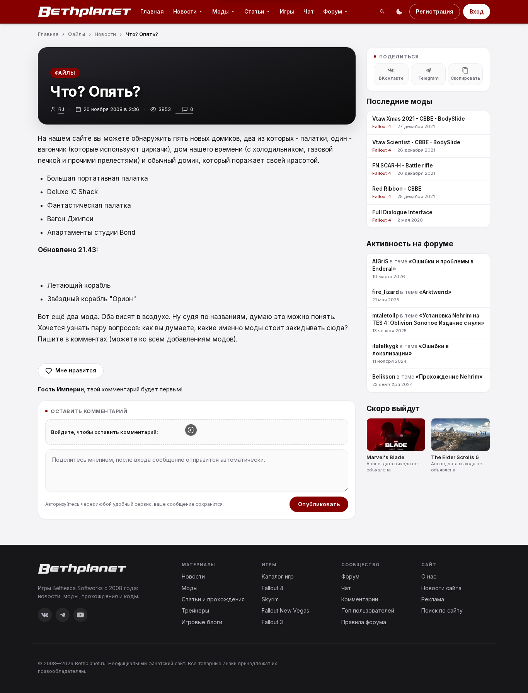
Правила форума (363, 622)
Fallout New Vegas (285, 610)
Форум (332, 11)
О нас (428, 576)
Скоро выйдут (393, 408)
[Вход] (191, 430)
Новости (185, 11)
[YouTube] (80, 615)
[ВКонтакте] (45, 615)
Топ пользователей (367, 610)
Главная (152, 11)
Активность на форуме (409, 243)
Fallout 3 (272, 622)
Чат (308, 11)
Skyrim (270, 599)
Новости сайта (441, 588)
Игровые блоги (202, 622)
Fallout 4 (272, 588)
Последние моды (399, 101)
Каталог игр (278, 576)
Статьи (254, 11)
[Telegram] (63, 615)
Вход (477, 11)
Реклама (432, 599)
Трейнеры (195, 610)
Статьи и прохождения (213, 599)
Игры (287, 11)
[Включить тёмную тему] (399, 12)
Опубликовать (319, 504)
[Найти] (382, 11)
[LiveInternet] (473, 667)
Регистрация (434, 11)
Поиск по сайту (442, 610)
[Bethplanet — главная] (85, 11)
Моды (220, 11)
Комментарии (359, 599)
